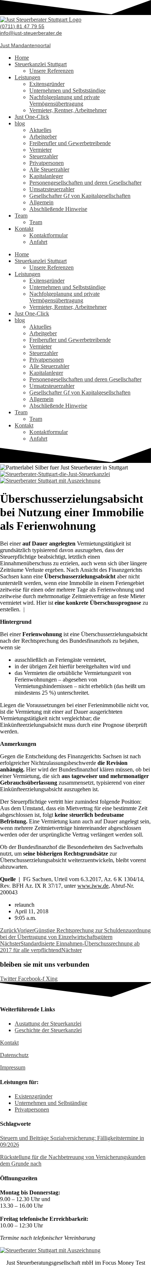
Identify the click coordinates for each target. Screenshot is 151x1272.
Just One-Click (32, 117)
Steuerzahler (43, 156)
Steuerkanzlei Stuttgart (41, 64)
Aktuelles (40, 130)
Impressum (12, 1067)
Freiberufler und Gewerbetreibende (70, 143)
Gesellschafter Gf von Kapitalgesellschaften (79, 196)
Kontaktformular (48, 235)
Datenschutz (14, 1055)
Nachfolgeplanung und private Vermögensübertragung (64, 100)
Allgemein (41, 202)
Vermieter (40, 150)
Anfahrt (38, 242)
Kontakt (24, 229)
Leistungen (27, 77)
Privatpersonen (46, 163)
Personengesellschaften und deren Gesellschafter (85, 183)
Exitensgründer (47, 84)
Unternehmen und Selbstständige (67, 90)
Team (21, 215)
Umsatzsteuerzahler (51, 189)
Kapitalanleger (46, 176)
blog (20, 123)
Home (22, 57)
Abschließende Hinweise (58, 209)
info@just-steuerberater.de (31, 33)
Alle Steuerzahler (49, 169)
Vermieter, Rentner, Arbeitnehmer (68, 110)
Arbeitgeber (43, 136)
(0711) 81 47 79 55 (22, 26)
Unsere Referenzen (51, 71)
